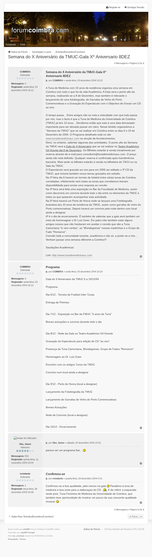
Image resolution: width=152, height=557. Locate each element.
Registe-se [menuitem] (114, 7)
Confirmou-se (55, 474)
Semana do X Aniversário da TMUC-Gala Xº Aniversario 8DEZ (69, 56)
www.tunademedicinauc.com (62, 138)
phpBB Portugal (28, 532)
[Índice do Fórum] (76, 29)
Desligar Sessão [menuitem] (136, 7)
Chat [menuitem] (22, 44)
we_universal (18, 536)
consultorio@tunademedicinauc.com (104, 154)
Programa (53, 267)
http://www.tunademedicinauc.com (72, 255)
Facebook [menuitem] (11, 44)
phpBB (26, 529)
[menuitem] (13, 539)
